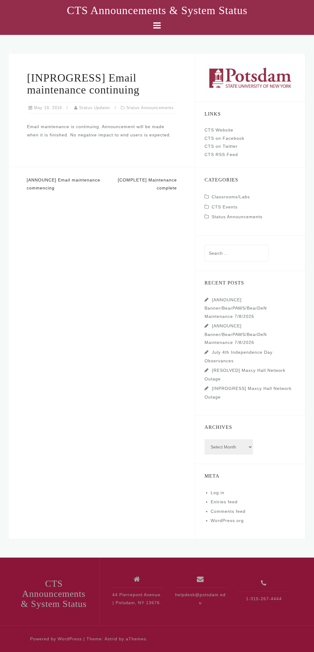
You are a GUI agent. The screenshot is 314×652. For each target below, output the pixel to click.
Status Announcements (150, 107)
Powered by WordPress (56, 638)
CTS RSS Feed (221, 154)
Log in (217, 492)
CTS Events (225, 206)
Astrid (111, 638)
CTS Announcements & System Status (157, 10)
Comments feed (228, 511)
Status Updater (94, 107)
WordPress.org (227, 520)
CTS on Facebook (224, 138)
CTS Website (219, 130)
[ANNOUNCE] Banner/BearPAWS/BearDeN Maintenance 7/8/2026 (236, 308)
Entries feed (224, 501)
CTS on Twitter (221, 146)
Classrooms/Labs (231, 196)
